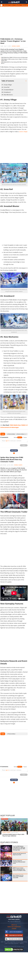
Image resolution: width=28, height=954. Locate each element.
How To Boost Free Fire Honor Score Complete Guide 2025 (18, 876)
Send (23, 445)
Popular (25, 437)
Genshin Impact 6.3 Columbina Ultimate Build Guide (19, 862)
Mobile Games (16, 46)
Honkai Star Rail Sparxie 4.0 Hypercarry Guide (19, 854)
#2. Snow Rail (5, 87)
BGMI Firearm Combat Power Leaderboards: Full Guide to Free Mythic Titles (19, 869)
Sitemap (14, 928)
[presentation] (6, 434)
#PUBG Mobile (11, 434)
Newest (19, 437)
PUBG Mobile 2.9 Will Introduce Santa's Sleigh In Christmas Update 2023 (14, 59)
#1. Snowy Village (7, 85)
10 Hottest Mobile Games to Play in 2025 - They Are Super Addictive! (13, 835)
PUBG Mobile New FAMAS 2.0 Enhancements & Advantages (14, 57)
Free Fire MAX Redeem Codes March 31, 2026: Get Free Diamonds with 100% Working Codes (19, 848)
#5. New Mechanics (7, 95)
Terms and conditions (14, 926)
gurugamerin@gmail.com (14, 921)
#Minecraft (6, 5)
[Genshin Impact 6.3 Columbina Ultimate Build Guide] (6, 863)
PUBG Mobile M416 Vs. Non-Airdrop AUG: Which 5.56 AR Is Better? (14, 62)
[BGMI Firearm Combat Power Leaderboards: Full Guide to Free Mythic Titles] (6, 870)
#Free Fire (17, 5)
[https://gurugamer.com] (14, 916)
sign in (7, 440)
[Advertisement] (14, 22)
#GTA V (12, 5)
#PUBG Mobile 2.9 (21, 434)
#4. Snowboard (6, 92)
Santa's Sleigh (23, 131)
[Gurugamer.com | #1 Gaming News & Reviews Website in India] (14, 2)
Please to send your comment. (11, 440)
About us (14, 925)
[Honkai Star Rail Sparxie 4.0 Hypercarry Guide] (6, 855)
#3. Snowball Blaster (7, 90)
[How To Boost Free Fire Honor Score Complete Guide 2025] (6, 877)
